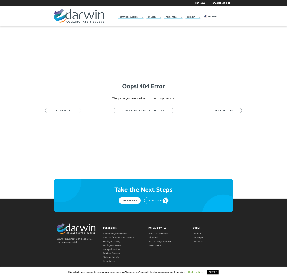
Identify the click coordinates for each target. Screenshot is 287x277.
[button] (199, 3)
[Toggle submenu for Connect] (199, 17)
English (212, 17)
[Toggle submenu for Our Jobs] (160, 17)
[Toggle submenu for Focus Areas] (181, 17)
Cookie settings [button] (195, 272)
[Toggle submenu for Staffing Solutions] (142, 17)
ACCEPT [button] (213, 272)
